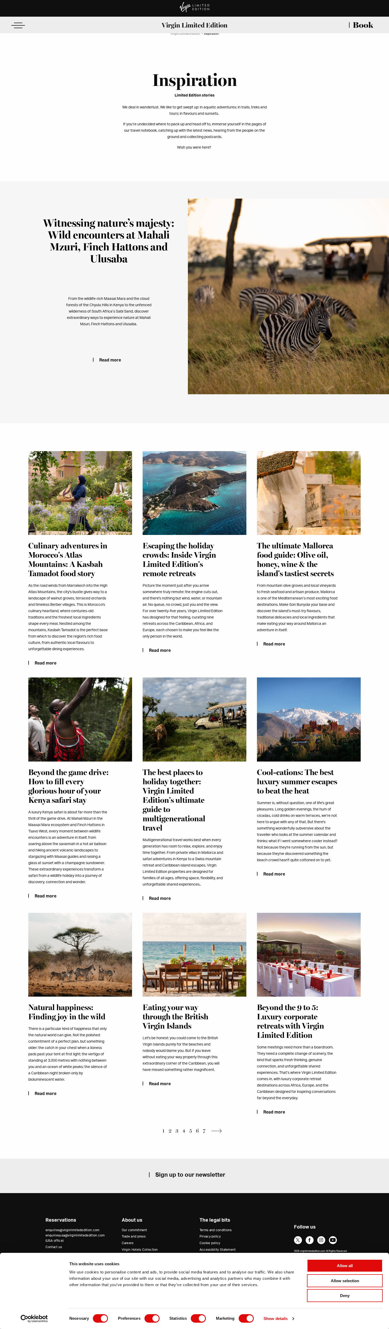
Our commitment (134, 1230)
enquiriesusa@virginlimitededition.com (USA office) (75, 1238)
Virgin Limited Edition (195, 25)
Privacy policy (210, 1236)
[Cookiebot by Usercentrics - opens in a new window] (34, 1319)
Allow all (345, 1265)
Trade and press (134, 1236)
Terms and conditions (216, 1230)
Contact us (54, 1247)
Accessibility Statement (218, 1249)
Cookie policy (210, 1243)
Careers (128, 1243)
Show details (276, 1318)
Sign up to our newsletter (190, 1175)
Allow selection (345, 1280)
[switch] (152, 1318)
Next (218, 1130)
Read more (110, 360)
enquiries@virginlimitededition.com (72, 1230)
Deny (345, 1295)
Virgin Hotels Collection (140, 1249)
